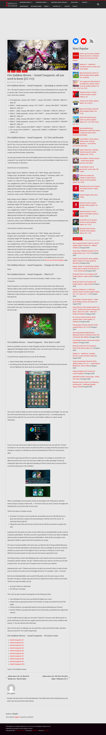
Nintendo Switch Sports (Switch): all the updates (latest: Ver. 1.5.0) (88, 231)
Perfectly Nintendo (20, 730)
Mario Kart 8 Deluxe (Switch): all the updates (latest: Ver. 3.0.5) (89, 111)
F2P (9, 71)
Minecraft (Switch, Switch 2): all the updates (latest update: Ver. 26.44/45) (89, 75)
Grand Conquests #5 (17, 651)
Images (13, 71)
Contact (67, 6)
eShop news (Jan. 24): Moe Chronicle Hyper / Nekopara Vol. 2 (55, 677)
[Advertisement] (53, 20)
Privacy (75, 6)
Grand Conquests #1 (17, 640)
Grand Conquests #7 (17, 656)
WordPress (35, 730)
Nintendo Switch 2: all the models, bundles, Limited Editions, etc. (88, 94)
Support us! (56, 6)
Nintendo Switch (41, 2)
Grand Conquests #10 (17, 664)
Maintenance (24, 6)
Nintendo (24, 71)
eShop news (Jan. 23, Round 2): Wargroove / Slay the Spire (18, 677)
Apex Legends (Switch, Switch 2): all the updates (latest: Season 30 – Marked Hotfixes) (86, 245)
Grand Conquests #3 (17, 645)
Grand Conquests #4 (17, 648)
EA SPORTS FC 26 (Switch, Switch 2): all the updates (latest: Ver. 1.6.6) (88, 222)
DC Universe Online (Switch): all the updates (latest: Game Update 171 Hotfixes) (84, 319)
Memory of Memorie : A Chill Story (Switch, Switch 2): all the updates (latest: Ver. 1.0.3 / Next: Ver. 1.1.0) (86, 292)
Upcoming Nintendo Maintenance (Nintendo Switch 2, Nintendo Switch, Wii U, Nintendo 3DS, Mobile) (86, 335)
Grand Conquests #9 (17, 661)
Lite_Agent (20, 82)
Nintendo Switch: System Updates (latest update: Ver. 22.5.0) (89, 205)
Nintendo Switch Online (59, 2)
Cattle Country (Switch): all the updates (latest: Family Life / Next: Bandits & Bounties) (85, 261)
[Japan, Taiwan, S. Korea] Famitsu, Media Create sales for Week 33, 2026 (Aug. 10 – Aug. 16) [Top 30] (86, 268)
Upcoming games (36, 6)
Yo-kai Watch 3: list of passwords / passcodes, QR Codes (89, 169)
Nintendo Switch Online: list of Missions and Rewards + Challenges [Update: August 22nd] (86, 384)
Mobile (46, 6)
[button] (32, 2)
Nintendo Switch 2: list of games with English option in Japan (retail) (89, 214)
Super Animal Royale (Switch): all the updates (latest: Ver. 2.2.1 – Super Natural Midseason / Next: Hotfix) (86, 363)
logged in (17, 717)
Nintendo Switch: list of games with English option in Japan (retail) (90, 188)
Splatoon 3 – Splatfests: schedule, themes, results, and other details (90, 67)
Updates (84, 2)
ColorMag (46, 730)
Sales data (74, 2)
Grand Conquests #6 (17, 653)
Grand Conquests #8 (17, 659)
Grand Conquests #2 (17, 642)
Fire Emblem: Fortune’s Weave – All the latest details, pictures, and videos (89, 161)
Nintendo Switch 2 (26, 2)
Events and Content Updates (54, 260)
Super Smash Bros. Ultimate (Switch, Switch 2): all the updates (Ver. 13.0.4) (89, 152)
